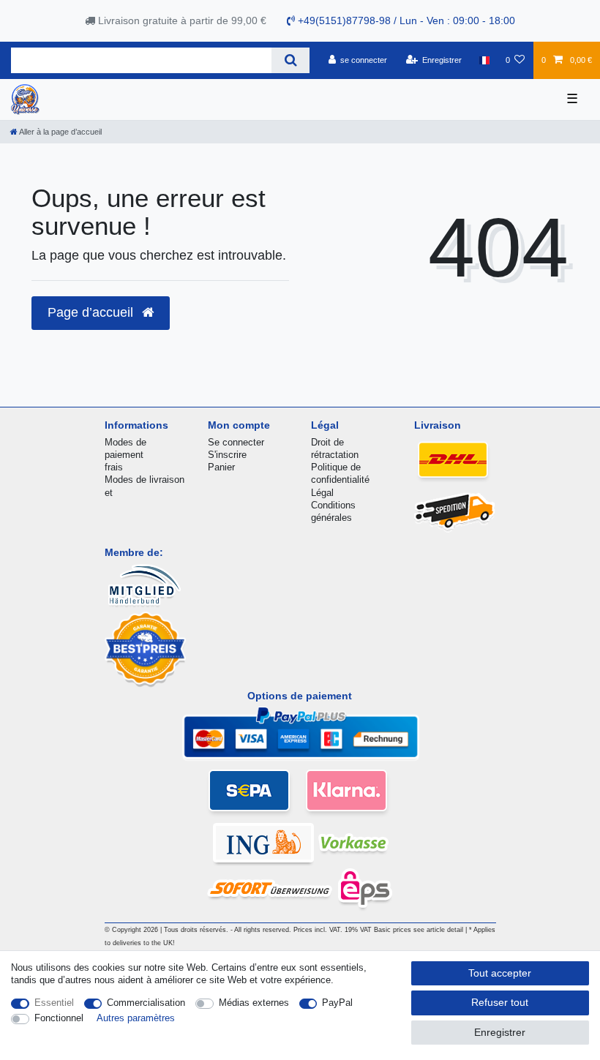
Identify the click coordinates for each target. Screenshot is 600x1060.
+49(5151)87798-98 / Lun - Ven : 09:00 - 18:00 (405, 20)
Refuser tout (499, 1002)
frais (114, 467)
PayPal (337, 1002)
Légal (322, 492)
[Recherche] (290, 60)
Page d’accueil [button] (92, 312)
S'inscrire (227, 454)
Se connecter (236, 442)
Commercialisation (146, 1002)
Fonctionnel (58, 1017)
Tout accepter (499, 973)
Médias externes (254, 1002)
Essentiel (54, 1002)
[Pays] (483, 60)
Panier (221, 467)
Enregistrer (499, 1032)
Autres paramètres (136, 1017)
